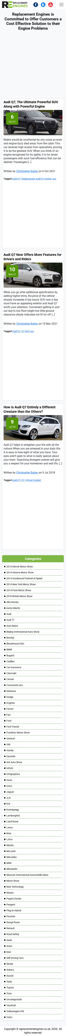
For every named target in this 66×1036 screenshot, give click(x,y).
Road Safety (12, 934)
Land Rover (12, 821)
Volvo (9, 1017)
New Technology (15, 886)
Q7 (23, 480)
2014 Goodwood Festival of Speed (24, 578)
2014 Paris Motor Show (18, 590)
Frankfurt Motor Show (18, 732)
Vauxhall (11, 1005)
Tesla (9, 981)
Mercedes (11, 857)
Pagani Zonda (13, 898)
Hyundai (10, 756)
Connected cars (14, 685)
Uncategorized (14, 999)
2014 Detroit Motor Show (19, 566)
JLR (8, 797)
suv (54, 178)
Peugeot (10, 904)
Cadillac (10, 661)
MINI (9, 863)
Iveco (9, 786)
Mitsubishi (11, 869)
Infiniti (9, 768)
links (8, 833)
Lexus (9, 827)
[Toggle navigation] (61, 4)
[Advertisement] (33, 65)
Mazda (10, 845)
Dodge (9, 697)
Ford (8, 720)
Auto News (12, 625)
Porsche (10, 916)
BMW (9, 649)
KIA (8, 803)
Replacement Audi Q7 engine (36, 178)
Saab (9, 940)
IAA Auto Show (14, 762)
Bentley (10, 637)
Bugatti (10, 655)
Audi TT (10, 620)
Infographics (13, 774)
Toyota (10, 987)
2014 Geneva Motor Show (20, 572)
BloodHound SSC (15, 643)
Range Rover (13, 922)
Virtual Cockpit (33, 480)
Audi (8, 614)
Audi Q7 (16, 178)
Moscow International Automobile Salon (27, 875)
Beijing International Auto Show (22, 631)
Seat (8, 952)
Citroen (10, 679)
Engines (10, 703)
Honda (10, 750)
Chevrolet (11, 673)
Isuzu (9, 780)
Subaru (10, 969)
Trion (9, 993)
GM (8, 744)
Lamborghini (13, 815)
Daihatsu (11, 691)
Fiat (8, 714)
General (10, 738)
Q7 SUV (25, 331)
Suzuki (9, 975)
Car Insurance (13, 667)
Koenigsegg (12, 809)
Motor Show (12, 880)
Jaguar (10, 792)
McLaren (11, 851)
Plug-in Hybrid (13, 910)
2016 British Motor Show (19, 596)
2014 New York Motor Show (21, 584)
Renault (10, 928)
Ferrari (9, 708)
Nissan (10, 892)
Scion (9, 946)
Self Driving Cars (15, 958)
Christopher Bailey (27, 171)
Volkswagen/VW (15, 1011)
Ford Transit (12, 726)
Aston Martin (13, 608)
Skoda (9, 963)
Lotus (9, 839)
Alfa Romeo (12, 602)
